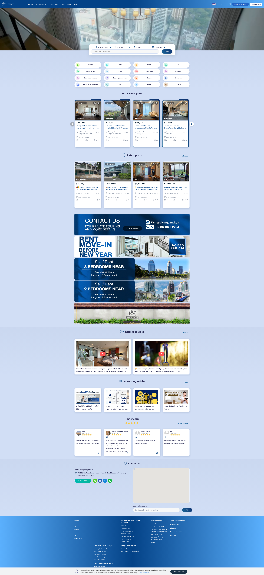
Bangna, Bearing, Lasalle (129, 545)
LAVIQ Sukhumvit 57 (100, 551)
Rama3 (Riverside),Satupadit (103, 563)
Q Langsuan (125, 541)
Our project (78, 538)
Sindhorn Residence (127, 536)
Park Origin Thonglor (100, 557)
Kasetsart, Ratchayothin (159, 529)
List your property (240, 4)
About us (173, 528)
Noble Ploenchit (126, 534)
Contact (76, 4)
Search (167, 51)
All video (185, 333)
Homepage (31, 4)
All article (185, 382)
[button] (261, 29)
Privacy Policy (174, 524)
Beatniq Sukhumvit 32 (100, 549)
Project (63, 4)
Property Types (53, 4)
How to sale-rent (176, 532)
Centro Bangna (126, 549)
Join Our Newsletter (140, 506)
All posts (185, 156)
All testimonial (183, 423)
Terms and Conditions (177, 520)
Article (69, 4)
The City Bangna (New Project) (130, 551)
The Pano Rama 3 (99, 566)
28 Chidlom (124, 526)
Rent (75, 526)
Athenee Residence (127, 531)
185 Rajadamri (125, 528)
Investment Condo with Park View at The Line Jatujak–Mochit (175, 188)
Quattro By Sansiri (99, 559)
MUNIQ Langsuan (126, 539)
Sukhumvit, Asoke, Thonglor (103, 545)
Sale (75, 524)
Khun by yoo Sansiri (100, 554)
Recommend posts (41, 4)
